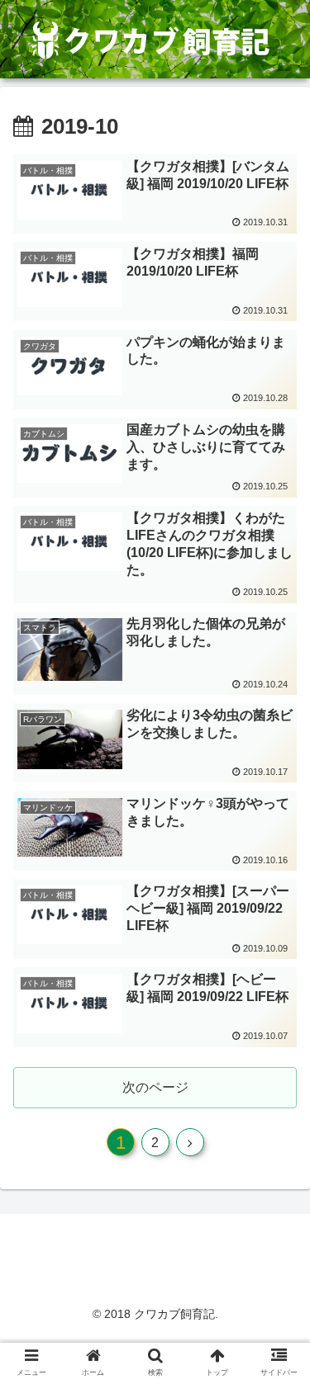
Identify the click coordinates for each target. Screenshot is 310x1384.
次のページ (155, 1087)
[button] (277, 1321)
